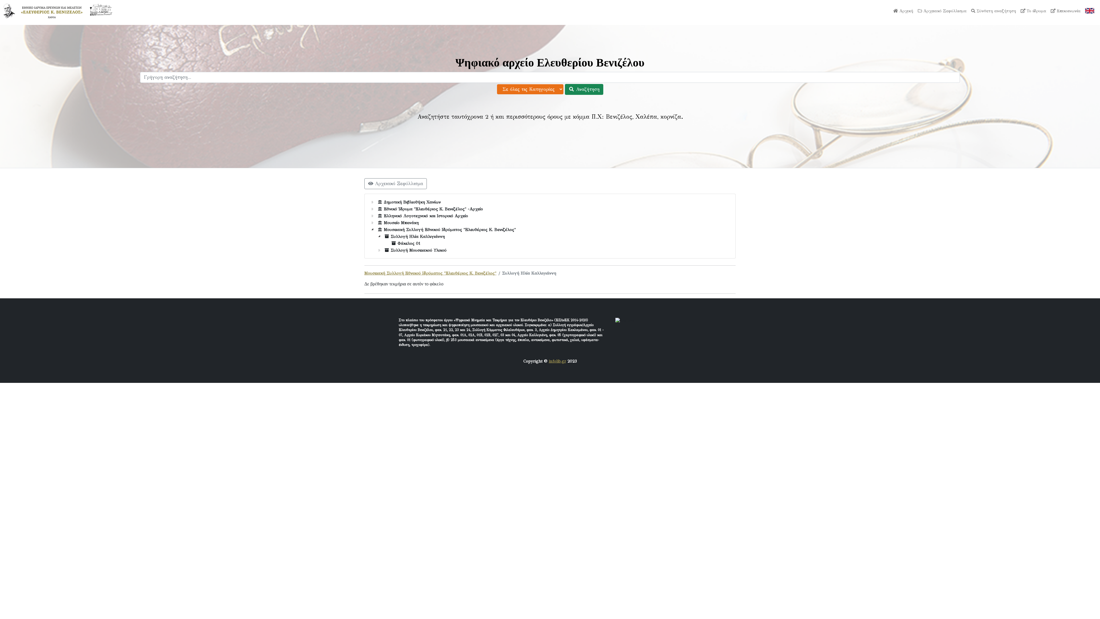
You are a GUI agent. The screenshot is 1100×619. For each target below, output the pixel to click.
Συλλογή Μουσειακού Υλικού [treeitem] (419, 250)
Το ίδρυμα (1035, 10)
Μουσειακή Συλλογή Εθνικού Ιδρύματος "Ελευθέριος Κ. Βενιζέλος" (430, 273)
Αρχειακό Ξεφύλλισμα (944, 10)
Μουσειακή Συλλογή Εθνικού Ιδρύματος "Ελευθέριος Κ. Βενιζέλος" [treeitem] (450, 229)
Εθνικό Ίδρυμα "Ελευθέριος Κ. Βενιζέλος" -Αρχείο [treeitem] (433, 208)
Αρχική (905, 10)
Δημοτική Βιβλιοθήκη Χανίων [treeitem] (412, 202)
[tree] (550, 226)
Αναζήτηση (587, 89)
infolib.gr (557, 361)
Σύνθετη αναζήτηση (995, 10)
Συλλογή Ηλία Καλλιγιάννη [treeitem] (418, 236)
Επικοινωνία (1068, 10)
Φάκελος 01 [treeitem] (409, 243)
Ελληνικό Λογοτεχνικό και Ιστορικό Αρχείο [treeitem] (426, 215)
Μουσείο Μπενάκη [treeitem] (401, 222)
